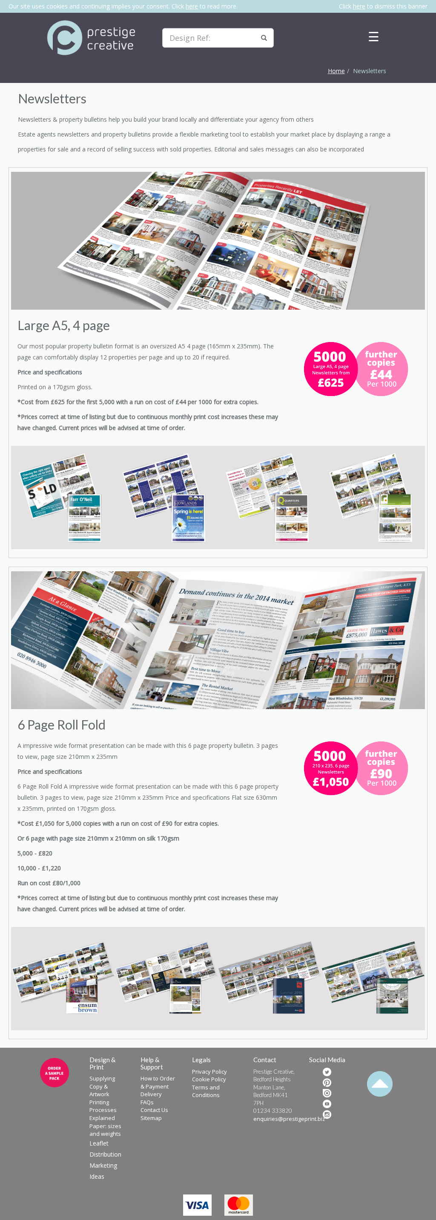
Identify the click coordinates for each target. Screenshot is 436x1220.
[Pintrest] (327, 1082)
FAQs (147, 1102)
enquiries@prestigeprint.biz (289, 1119)
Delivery (151, 1094)
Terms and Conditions (206, 1091)
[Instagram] (327, 1114)
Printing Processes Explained (103, 1110)
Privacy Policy (209, 1071)
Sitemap (151, 1118)
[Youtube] (327, 1104)
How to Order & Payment (158, 1082)
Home (336, 71)
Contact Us (154, 1110)
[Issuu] (327, 1093)
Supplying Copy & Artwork (102, 1086)
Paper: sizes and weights (105, 1130)
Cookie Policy (209, 1079)
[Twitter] (327, 1072)
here (192, 6)
